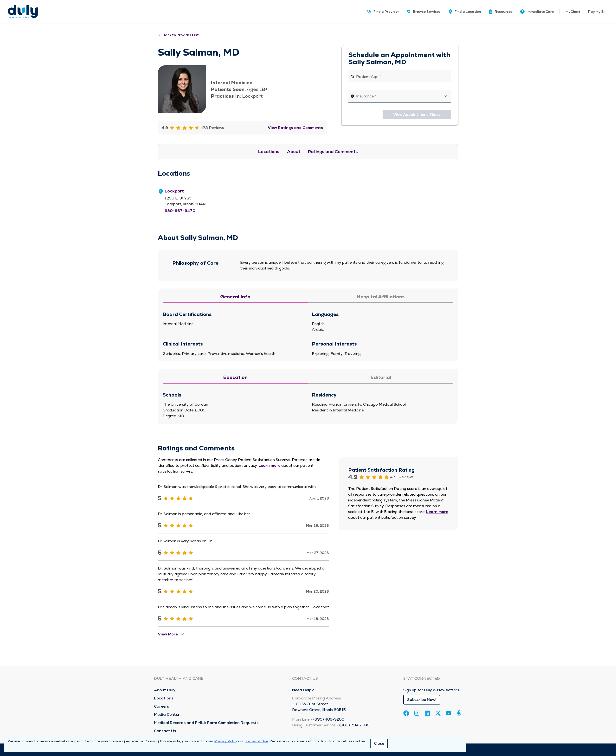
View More (168, 634)
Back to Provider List (181, 35)
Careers (161, 706)
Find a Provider (386, 11)
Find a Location (468, 11)
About (293, 151)
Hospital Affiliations (381, 297)
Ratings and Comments (333, 151)
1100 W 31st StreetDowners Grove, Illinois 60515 (319, 706)
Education (235, 377)
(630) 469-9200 (328, 719)
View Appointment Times (417, 114)
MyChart (572, 11)
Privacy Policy (225, 741)
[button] (500, 11)
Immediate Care (540, 11)
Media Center (167, 714)
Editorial (380, 377)
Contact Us (165, 730)
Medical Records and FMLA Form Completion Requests (206, 722)
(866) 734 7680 (354, 725)
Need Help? (303, 689)
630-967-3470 (180, 210)
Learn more (269, 465)
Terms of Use (256, 741)
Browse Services (427, 11)
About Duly (164, 689)
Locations (268, 151)
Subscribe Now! (421, 699)
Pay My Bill (597, 11)
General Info (235, 297)
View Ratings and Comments (295, 127)
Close (379, 743)
